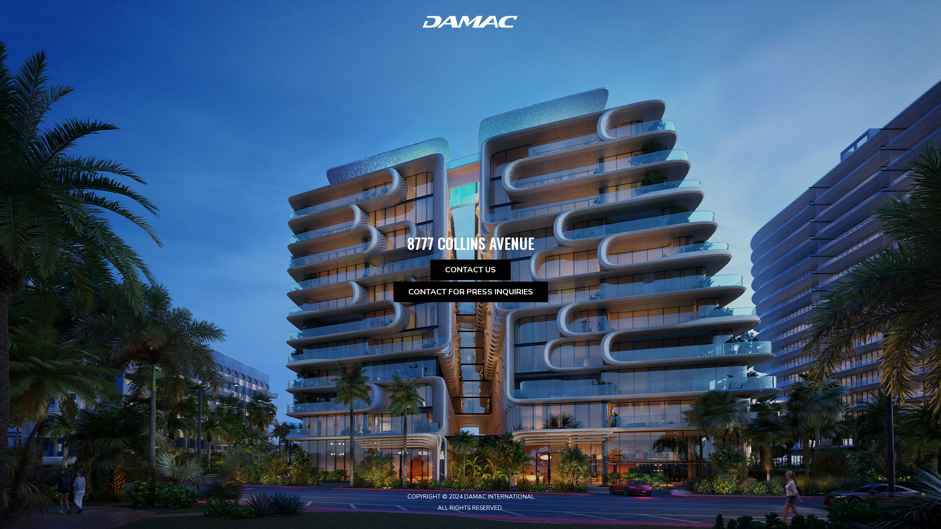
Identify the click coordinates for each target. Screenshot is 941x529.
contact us (470, 269)
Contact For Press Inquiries (470, 292)
